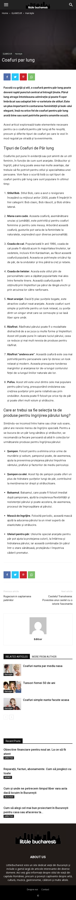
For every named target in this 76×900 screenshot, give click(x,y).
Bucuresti (9, 797)
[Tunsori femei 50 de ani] (12, 687)
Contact (45, 889)
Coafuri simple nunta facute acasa (46, 700)
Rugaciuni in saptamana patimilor (17, 598)
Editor (38, 639)
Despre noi (32, 889)
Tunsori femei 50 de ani (39, 683)
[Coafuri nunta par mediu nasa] (12, 670)
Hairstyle (29, 13)
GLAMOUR (16, 13)
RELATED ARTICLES (17, 656)
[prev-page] (6, 717)
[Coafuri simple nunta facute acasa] (12, 704)
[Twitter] (15, 76)
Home (5, 13)
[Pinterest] (23, 76)
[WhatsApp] (31, 76)
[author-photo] (38, 634)
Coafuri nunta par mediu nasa (42, 666)
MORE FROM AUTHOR (44, 656)
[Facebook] (7, 76)
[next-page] (11, 717)
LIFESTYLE (9, 758)
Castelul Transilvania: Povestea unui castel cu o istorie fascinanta (57, 600)
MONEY (8, 777)
